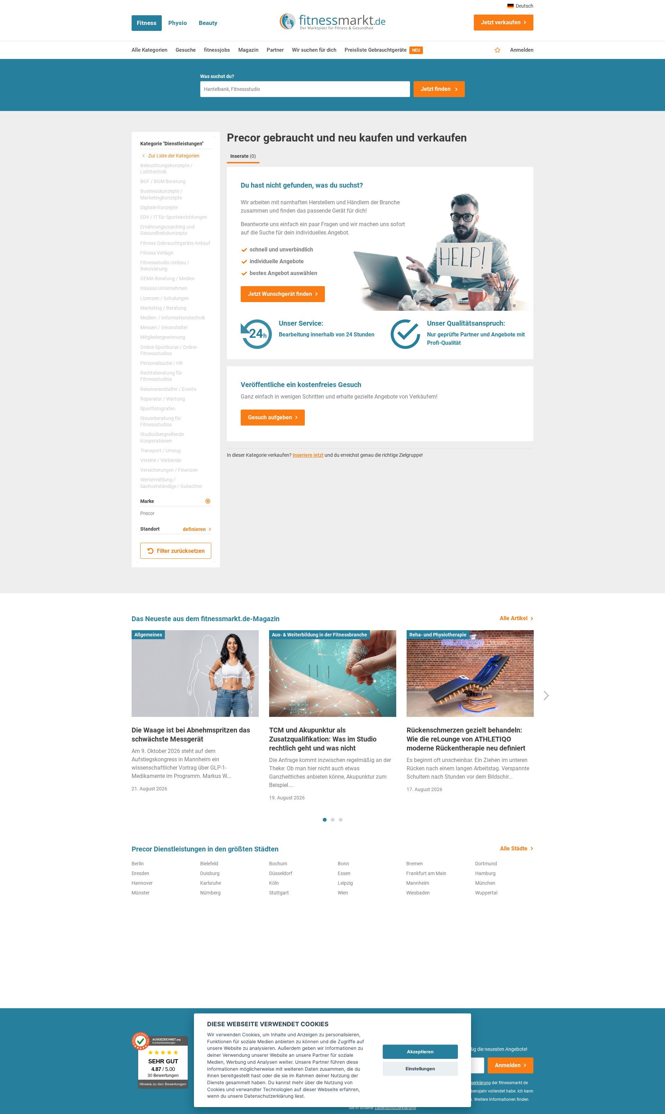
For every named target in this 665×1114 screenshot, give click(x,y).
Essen (344, 873)
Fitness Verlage (156, 253)
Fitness (147, 22)
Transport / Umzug (160, 450)
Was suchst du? (217, 76)
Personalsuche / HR (161, 363)
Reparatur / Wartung (162, 399)
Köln (274, 883)
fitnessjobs (217, 50)
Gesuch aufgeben (270, 417)
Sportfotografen (157, 408)
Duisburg (210, 873)
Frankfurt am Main (426, 873)
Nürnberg (210, 893)
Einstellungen (420, 1068)
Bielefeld (209, 863)
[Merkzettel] (497, 50)
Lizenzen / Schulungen (164, 298)
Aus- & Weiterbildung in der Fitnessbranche (319, 634)
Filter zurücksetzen (180, 551)
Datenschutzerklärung (395, 1107)
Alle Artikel (513, 618)
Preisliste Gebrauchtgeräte (382, 50)
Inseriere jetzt (308, 455)
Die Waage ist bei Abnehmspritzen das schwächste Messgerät (191, 734)
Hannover (142, 883)
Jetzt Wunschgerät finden (280, 294)
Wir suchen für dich (314, 50)
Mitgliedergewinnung (162, 337)
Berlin (138, 863)
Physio (177, 22)
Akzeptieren (420, 1051)
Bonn (343, 863)
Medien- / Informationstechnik (172, 317)
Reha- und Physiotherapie (438, 634)
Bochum (278, 863)
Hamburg (485, 873)
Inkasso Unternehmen (163, 288)
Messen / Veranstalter (164, 327)
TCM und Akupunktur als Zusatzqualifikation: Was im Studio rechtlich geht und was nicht (322, 739)
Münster (141, 893)
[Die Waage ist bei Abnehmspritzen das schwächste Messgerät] (195, 673)
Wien (343, 893)
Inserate (243, 156)
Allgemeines (148, 634)
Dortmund (486, 863)
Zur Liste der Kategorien (173, 155)
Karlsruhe (210, 883)
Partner (275, 50)
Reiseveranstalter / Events (168, 389)
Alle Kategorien (149, 50)
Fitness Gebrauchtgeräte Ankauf (175, 243)
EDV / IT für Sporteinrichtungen (173, 217)
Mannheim (417, 883)
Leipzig (345, 883)
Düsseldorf (280, 873)
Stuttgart (279, 893)
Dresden (140, 873)
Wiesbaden (418, 893)
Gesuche (186, 50)
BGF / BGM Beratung (163, 181)
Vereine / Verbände (160, 460)
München (485, 883)
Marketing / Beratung (163, 308)
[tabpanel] (195, 713)
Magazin (248, 50)
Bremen (414, 863)
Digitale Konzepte (159, 207)
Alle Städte (513, 848)
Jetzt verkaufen (501, 22)
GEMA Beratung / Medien (167, 278)
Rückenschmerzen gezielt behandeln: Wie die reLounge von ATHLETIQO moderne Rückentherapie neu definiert (466, 739)
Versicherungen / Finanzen (169, 470)
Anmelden (521, 50)
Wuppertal (486, 893)
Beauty (208, 22)
